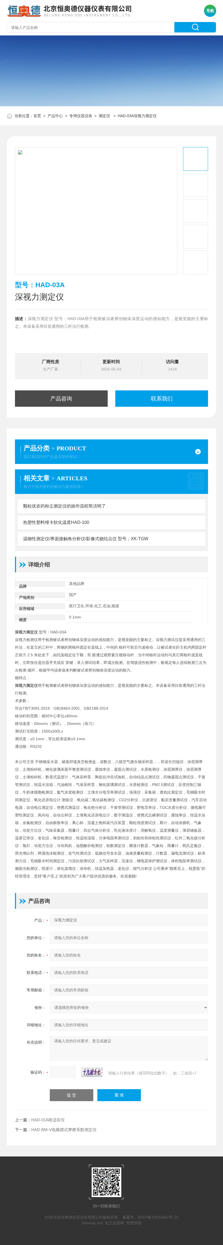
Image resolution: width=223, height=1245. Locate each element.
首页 (37, 116)
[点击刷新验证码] (92, 1072)
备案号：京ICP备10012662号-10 (150, 1217)
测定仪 (105, 116)
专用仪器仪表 (80, 116)
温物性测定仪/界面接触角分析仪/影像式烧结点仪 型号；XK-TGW (85, 538)
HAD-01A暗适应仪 (48, 1120)
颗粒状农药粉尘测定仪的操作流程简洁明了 (64, 506)
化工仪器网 (114, 1223)
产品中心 (55, 116)
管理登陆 (133, 1223)
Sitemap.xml (92, 1223)
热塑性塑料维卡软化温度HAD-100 (56, 522)
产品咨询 (61, 399)
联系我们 (162, 399)
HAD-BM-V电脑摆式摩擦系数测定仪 (64, 1129)
